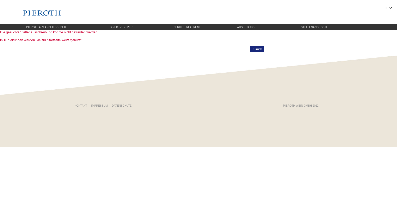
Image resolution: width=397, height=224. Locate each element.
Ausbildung (246, 27)
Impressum (99, 105)
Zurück (257, 49)
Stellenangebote (314, 27)
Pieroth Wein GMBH (300, 105)
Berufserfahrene (187, 27)
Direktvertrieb (121, 27)
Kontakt (80, 105)
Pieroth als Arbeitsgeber (46, 27)
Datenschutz (122, 105)
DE (386, 8)
